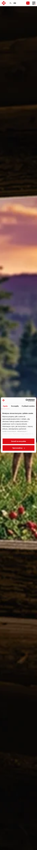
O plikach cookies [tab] (28, 406)
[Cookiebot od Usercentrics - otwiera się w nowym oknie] (26, 400)
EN (15, 3)
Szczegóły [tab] (15, 406)
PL (11, 3)
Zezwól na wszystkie (18, 441)
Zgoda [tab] (5, 406)
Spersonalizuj (17, 448)
